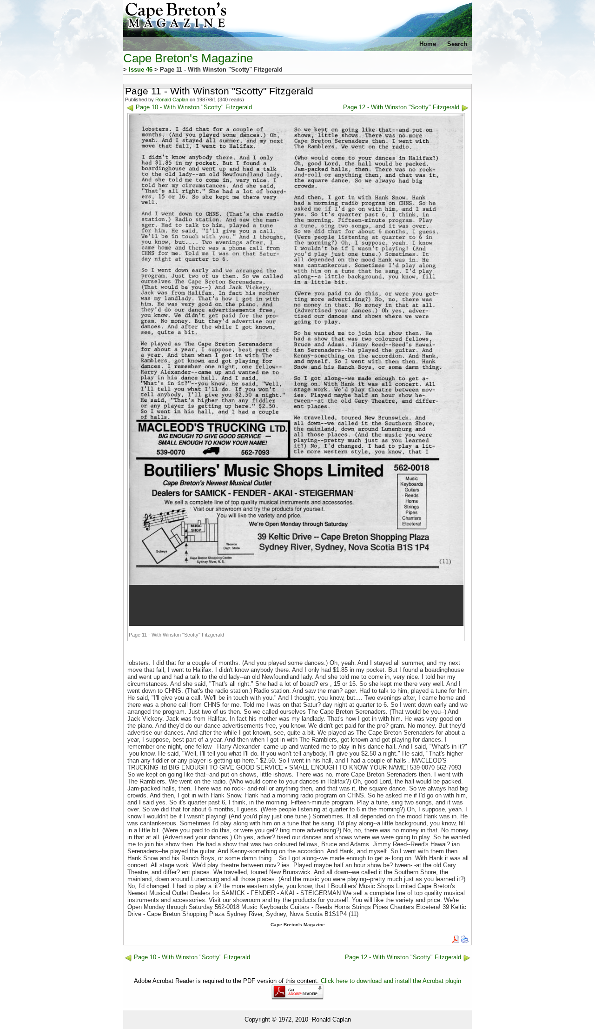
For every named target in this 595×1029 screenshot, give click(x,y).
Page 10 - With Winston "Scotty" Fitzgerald (194, 107)
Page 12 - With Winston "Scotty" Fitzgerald (401, 107)
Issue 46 (140, 69)
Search (457, 43)
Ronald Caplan (171, 99)
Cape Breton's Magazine (188, 58)
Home (427, 43)
